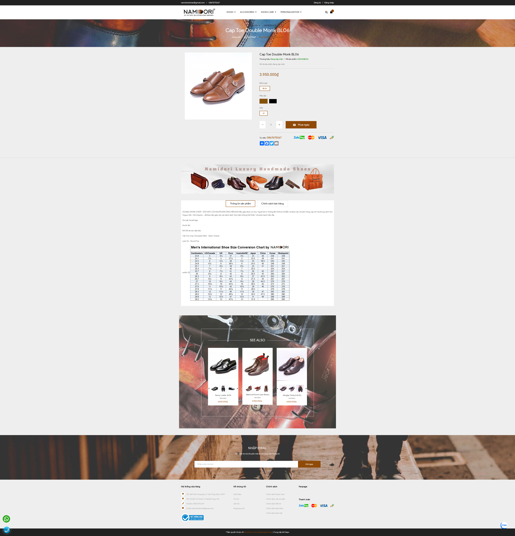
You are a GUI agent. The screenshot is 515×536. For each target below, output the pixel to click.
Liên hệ (236, 504)
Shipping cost (238, 508)
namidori (257, 398)
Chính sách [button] (271, 486)
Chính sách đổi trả (273, 504)
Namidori (223, 398)
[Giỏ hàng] (332, 11)
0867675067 (214, 2)
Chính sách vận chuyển (275, 499)
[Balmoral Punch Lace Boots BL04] (257, 365)
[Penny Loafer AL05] (223, 365)
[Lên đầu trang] (510, 516)
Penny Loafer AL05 (223, 395)
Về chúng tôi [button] (239, 486)
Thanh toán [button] (304, 499)
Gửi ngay (309, 464)
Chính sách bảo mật (274, 513)
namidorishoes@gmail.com (193, 2)
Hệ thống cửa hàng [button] (190, 486)
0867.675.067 (198, 504)
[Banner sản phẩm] (257, 179)
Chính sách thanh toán (275, 494)
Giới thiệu (237, 494)
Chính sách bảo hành (274, 508)
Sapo (287, 532)
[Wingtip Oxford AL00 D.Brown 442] (292, 365)
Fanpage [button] (303, 486)
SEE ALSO (257, 340)
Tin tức (236, 499)
